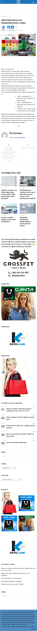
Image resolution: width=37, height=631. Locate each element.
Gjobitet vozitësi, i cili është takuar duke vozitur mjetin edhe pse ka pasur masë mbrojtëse (9, 194)
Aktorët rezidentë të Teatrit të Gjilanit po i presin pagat (18, 418)
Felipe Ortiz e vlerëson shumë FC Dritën (12, 584)
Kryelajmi (11, 30)
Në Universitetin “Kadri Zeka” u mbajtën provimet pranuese (18, 427)
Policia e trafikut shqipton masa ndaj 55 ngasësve (8, 219)
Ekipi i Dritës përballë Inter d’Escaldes (11, 581)
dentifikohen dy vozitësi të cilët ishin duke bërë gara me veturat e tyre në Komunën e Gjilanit (28, 194)
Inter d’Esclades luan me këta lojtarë (11, 578)
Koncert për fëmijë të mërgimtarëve (14, 442)
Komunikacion (6, 16)
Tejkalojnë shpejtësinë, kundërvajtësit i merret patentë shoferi (25, 222)
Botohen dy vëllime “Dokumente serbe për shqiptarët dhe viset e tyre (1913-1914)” (16, 410)
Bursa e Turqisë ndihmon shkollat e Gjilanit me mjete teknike (17, 435)
